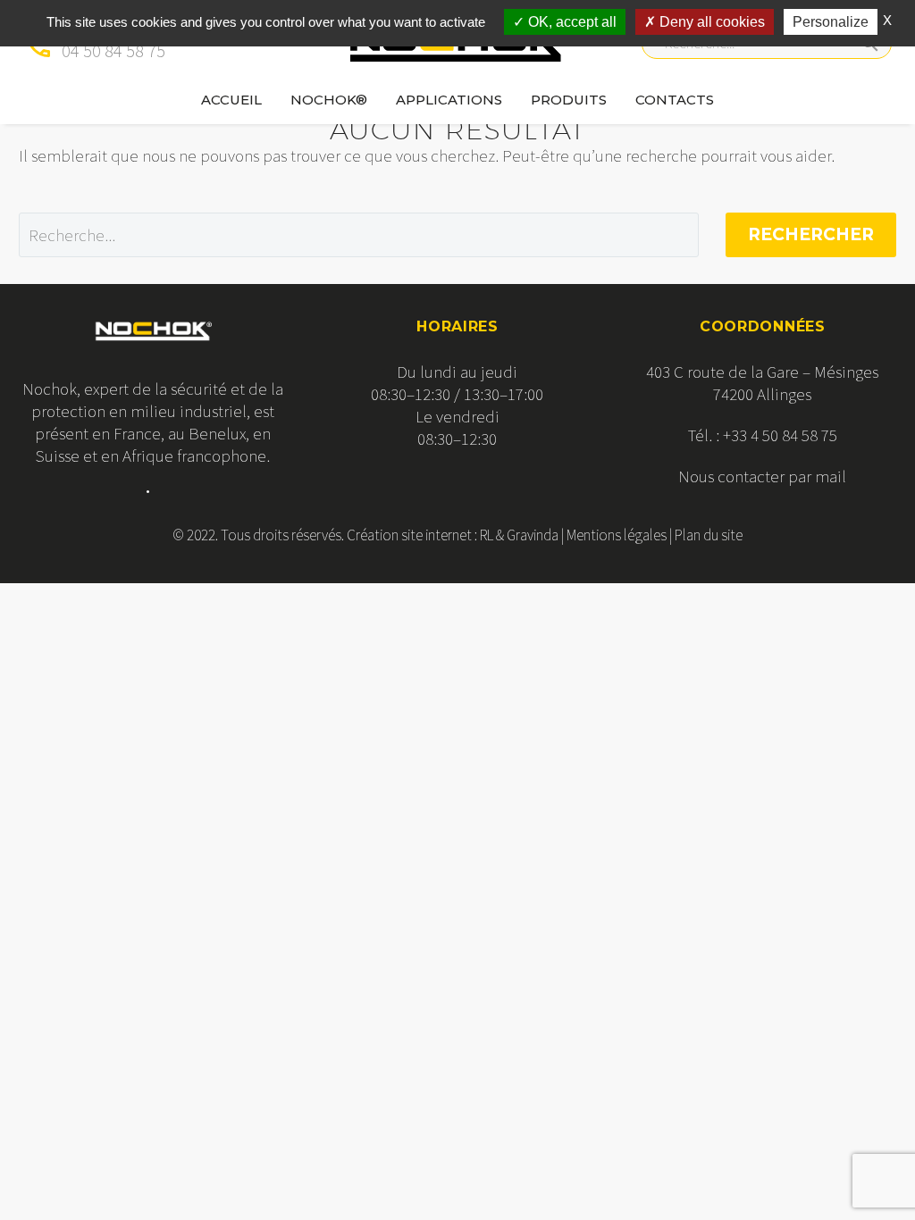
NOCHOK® (328, 99)
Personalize (831, 21)
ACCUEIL (231, 99)
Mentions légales (617, 535)
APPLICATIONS (449, 99)
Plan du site (709, 535)
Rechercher (811, 234)
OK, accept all (571, 21)
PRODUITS (569, 99)
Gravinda (532, 535)
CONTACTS (674, 99)
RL (486, 535)
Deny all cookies (710, 21)
